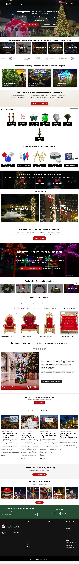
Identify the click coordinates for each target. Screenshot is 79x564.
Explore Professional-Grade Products (39, 103)
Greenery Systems (28, 528)
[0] (69, 4)
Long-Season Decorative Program (32, 534)
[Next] (63, 308)
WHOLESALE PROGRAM (49, 3)
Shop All (73, 109)
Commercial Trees (28, 526)
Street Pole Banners (29, 538)
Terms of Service (69, 535)
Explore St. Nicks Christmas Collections (51, 381)
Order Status (46, 559)
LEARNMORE (43, 377)
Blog (49, 533)
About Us (50, 525)
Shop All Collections (71, 308)
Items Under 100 (28, 542)
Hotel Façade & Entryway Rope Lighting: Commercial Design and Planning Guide (69, 436)
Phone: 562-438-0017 (9, 0)
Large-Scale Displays (29, 532)
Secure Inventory (39, 402)
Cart (42, 559)
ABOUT (56, 3)
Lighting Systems (28, 524)
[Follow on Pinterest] (62, 513)
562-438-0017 (7, 535)
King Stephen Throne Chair (46, 336)
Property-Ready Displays (51, 268)
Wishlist (38, 559)
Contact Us (50, 527)
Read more (3, 455)
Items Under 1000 (28, 544)
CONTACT (22, 4)
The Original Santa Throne (6, 336)
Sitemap (50, 539)
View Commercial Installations (49, 24)
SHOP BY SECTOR (23, 3)
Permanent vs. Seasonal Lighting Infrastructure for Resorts (9, 435)
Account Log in (33, 559)
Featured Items (28, 536)
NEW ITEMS (41, 3)
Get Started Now (39, 238)
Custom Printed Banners (29, 540)
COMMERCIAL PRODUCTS (32, 3)
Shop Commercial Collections (30, 24)
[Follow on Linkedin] (59, 513)
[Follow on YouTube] (65, 513)
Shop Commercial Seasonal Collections (30, 268)
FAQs (49, 529)
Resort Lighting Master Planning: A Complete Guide (48, 435)
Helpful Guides (51, 535)
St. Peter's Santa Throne (26, 336)
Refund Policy (68, 532)
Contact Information (70, 525)
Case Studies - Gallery (29, 548)
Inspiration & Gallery (29, 546)
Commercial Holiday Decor (6, 431)
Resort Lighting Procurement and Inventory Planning (27, 435)
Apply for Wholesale (39, 474)
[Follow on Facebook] (52, 513)
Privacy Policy (68, 530)
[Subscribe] (35, 514)
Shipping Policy (69, 534)
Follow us (40, 502)
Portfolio (50, 531)
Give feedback (70, 547)
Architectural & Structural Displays (31, 530)
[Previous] (15, 308)
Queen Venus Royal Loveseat (66, 336)
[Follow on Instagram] (56, 513)
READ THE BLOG (39, 349)
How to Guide (51, 537)
